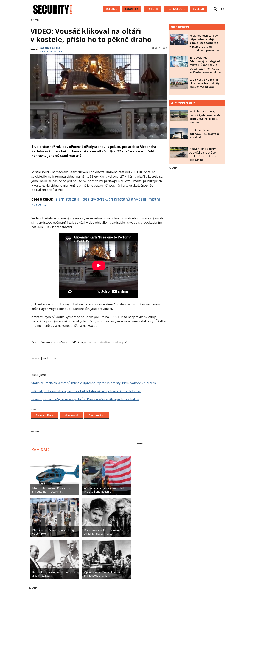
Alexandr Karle (45, 415)
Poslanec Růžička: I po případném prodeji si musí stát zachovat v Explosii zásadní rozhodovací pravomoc (204, 43)
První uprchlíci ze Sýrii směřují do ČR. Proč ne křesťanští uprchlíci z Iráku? (85, 399)
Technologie (176, 8)
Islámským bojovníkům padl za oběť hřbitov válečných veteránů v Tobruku (86, 391)
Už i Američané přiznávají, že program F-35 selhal (205, 133)
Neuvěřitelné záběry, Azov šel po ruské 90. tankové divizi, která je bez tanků (204, 154)
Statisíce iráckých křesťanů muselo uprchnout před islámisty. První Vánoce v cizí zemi (94, 383)
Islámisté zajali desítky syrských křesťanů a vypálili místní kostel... (95, 201)
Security (131, 8)
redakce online (50, 48)
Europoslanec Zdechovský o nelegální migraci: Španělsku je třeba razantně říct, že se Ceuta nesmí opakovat (206, 65)
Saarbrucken (96, 415)
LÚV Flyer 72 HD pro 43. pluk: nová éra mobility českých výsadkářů (204, 83)
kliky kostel (71, 415)
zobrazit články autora (51, 51)
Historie (152, 8)
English (198, 8)
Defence (111, 8)
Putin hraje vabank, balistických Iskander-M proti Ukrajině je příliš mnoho (204, 117)
